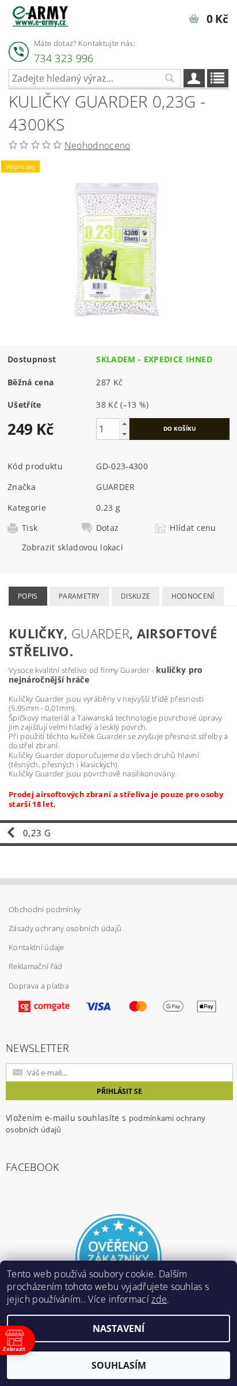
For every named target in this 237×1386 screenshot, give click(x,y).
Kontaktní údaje (36, 947)
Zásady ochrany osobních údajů (65, 928)
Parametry (79, 596)
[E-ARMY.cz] (40, 15)
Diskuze (135, 596)
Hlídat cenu (193, 528)
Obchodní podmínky (45, 909)
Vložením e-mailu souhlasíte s (105, 1123)
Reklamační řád (35, 966)
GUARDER (115, 486)
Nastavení (118, 1328)
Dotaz (107, 528)
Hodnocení (193, 596)
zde (159, 1299)
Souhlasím (118, 1365)
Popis (28, 596)
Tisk (29, 528)
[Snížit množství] (124, 433)
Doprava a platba (39, 986)
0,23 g (108, 507)
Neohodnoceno (97, 145)
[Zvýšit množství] (124, 423)
